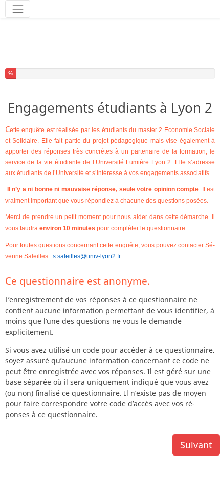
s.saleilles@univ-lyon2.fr (87, 256)
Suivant (196, 445)
